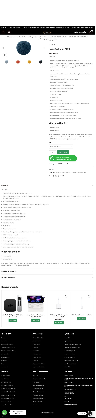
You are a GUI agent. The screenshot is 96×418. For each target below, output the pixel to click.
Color (50, 143)
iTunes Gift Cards (37, 402)
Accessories (59, 173)
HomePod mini (82, 173)
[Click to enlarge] (5, 55)
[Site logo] (47, 32)
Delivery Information (7, 344)
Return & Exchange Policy (8, 351)
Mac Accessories (37, 405)
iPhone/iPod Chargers (39, 395)
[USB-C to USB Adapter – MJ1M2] (82, 303)
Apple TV (35, 376)
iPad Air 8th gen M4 (70, 351)
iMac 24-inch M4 (6, 382)
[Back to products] (52, 45)
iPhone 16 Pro (36, 354)
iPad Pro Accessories (38, 385)
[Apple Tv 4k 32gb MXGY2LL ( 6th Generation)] (13, 303)
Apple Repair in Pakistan (8, 348)
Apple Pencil (68, 341)
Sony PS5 (67, 338)
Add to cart (63, 152)
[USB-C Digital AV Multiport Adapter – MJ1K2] (59, 303)
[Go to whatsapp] (4, 412)
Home (3, 338)
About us (3, 341)
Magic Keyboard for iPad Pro (72, 344)
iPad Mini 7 (67, 367)
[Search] (9, 32)
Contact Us (4, 367)
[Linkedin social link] (61, 176)
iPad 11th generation (70, 364)
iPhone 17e (36, 351)
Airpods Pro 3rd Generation (72, 348)
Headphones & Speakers (70, 173)
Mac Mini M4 (5, 379)
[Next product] (54, 45)
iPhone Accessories (38, 392)
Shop (2, 364)
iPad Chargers (36, 382)
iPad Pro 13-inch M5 (69, 357)
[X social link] (56, 176)
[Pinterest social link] (58, 176)
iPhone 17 (35, 348)
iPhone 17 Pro (36, 341)
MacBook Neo (5, 376)
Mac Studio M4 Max (7, 385)
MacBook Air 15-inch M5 (8, 398)
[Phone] (89, 413)
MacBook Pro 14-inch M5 (8, 392)
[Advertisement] (48, 13)
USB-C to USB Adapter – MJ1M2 (81, 315)
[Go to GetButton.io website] (5, 416)
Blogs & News (5, 357)
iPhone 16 (35, 361)
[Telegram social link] (63, 176)
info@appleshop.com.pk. (49, 39)
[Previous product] (50, 45)
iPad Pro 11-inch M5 (69, 354)
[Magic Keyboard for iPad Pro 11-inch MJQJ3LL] (36, 303)
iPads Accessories (38, 389)
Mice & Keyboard (6, 402)
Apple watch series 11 (39, 367)
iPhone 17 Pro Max (38, 338)
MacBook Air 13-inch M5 (8, 395)
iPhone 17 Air (36, 344)
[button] (3, 48)
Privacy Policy (5, 354)
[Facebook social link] (53, 176)
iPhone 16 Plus (37, 357)
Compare (4, 361)
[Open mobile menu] (3, 32)
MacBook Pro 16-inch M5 (8, 389)
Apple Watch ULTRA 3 (39, 364)
